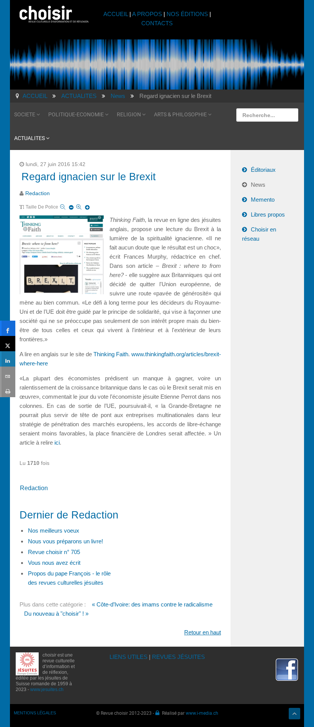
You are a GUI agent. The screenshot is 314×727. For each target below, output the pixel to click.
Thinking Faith (110, 354)
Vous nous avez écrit (54, 562)
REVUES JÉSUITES (178, 657)
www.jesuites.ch (47, 689)
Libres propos (268, 214)
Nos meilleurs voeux (53, 530)
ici (56, 442)
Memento (263, 199)
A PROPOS (147, 14)
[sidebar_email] (7, 374)
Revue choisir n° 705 (54, 552)
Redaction (37, 193)
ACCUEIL (116, 14)
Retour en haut (202, 632)
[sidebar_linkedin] (7, 359)
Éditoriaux (263, 169)
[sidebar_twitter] (7, 343)
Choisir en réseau (259, 234)
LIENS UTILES (128, 657)
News (258, 184)
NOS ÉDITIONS (187, 14)
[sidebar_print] (7, 389)
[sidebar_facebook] (7, 328)
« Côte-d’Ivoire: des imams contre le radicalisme (152, 604)
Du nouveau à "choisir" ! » (56, 613)
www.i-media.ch (202, 713)
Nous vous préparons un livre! (65, 541)
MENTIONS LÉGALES (35, 713)
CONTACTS (157, 23)
